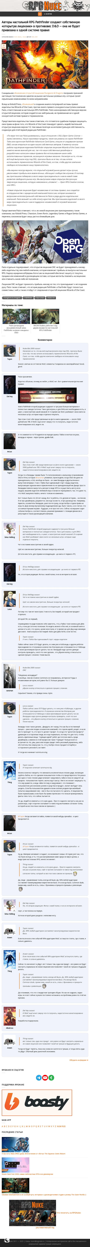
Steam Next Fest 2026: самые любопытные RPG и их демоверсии (27, 1174)
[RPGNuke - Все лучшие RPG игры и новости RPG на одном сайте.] (45, 6)
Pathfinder (28, 298)
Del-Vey (35, 37)
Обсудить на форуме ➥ (78, 1060)
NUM (59, 1126)
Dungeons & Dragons (12, 298)
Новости (51, 298)
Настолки (40, 298)
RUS (64, 1126)
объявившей (28, 104)
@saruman (40, 477)
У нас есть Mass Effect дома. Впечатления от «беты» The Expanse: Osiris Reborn (33, 1154)
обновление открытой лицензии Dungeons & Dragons (38, 93)
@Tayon (21, 816)
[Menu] (40, 14)
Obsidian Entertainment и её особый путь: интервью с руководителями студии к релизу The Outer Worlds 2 (44, 1195)
